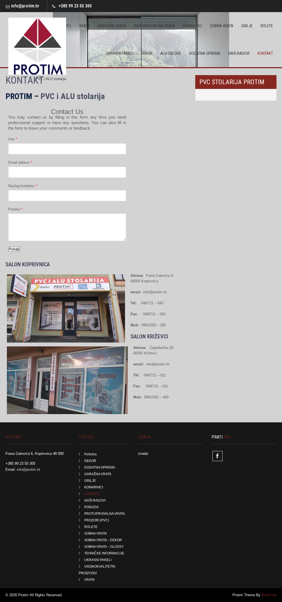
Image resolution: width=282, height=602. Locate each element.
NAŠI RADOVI (239, 53)
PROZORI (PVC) (96, 520)
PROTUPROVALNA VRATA (154, 25)
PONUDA (91, 507)
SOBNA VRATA (221, 25)
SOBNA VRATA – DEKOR (103, 540)
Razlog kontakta (21, 186)
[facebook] (217, 456)
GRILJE (247, 25)
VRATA (84, 25)
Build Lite (269, 595)
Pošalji (14, 249)
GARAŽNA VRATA (112, 25)
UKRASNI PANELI (119, 53)
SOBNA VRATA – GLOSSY (104, 547)
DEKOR (146, 53)
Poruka (14, 209)
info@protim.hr (25, 6)
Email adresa (18, 162)
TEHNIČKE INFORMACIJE (104, 553)
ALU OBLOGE (170, 53)
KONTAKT (265, 53)
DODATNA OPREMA (204, 53)
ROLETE (267, 25)
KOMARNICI (192, 25)
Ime (11, 139)
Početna (90, 454)
